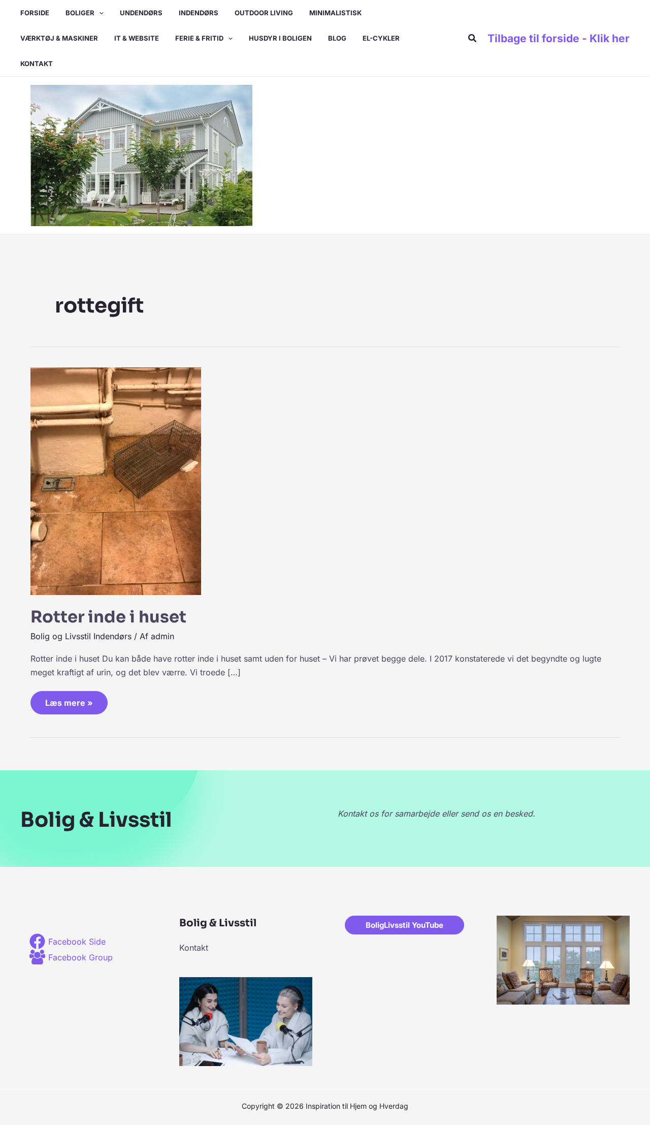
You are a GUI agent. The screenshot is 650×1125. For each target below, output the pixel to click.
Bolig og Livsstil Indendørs (81, 636)
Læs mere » (69, 699)
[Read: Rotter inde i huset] (115, 480)
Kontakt (193, 948)
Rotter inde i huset (108, 617)
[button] (99, 12)
